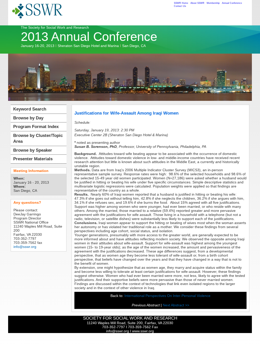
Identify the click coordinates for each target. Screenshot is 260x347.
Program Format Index (36, 126)
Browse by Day (28, 118)
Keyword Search (29, 109)
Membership (213, 3)
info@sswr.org (24, 247)
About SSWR (197, 3)
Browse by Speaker (32, 150)
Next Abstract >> (176, 305)
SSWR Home (181, 3)
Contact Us (180, 6)
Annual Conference (232, 3)
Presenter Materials (33, 158)
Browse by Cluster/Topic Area (38, 138)
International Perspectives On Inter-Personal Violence (167, 296)
